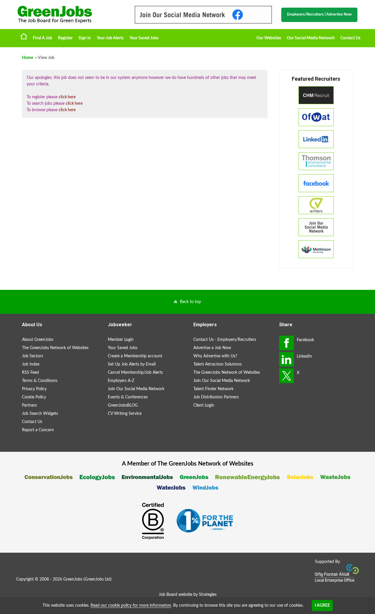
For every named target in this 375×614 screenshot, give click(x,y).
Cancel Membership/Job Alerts (135, 373)
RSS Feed (30, 373)
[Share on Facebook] (286, 343)
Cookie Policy (34, 397)
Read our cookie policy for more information (131, 605)
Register (65, 38)
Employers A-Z (121, 381)
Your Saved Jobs (143, 38)
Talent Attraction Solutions (217, 364)
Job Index (31, 364)
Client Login (203, 405)
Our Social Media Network (311, 38)
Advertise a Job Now (212, 348)
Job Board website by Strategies (188, 595)
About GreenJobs (37, 340)
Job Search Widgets (40, 414)
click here (67, 97)
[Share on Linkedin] (286, 359)
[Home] (70, 14)
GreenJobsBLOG (123, 405)
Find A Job (42, 38)
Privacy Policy (34, 389)
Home (24, 36)
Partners (29, 405)
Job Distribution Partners (216, 397)
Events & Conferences (128, 397)
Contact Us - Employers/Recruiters (224, 340)
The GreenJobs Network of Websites (55, 348)
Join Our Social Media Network (136, 389)
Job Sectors (32, 356)
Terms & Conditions (39, 381)
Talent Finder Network (213, 389)
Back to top (190, 302)
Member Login (121, 340)
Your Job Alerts (110, 38)
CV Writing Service (125, 414)
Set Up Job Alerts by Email (132, 364)
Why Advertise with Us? (215, 356)
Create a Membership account (135, 356)
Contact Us (350, 38)
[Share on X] (286, 375)
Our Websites (268, 38)
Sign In (85, 38)
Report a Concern (38, 430)
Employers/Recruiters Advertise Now (319, 14)
